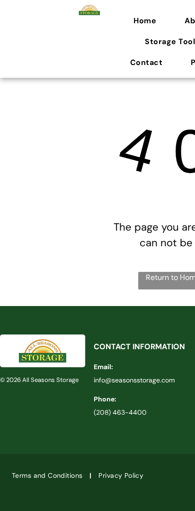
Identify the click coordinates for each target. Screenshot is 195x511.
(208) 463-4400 (120, 412)
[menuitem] (149, 20)
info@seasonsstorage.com (134, 380)
